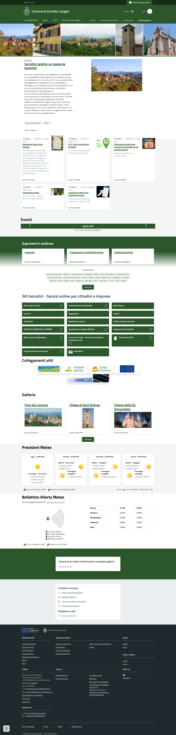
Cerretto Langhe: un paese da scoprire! (44, 66)
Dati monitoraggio (28, 726)
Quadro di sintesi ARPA (58, 544)
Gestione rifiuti (106, 277)
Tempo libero (103, 280)
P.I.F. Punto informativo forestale (78, 145)
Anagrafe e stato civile (63, 644)
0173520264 (33, 683)
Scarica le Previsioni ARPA (36, 489)
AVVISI (28, 139)
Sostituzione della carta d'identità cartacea (78, 194)
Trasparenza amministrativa (109, 20)
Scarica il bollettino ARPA (35, 544)
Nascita (66, 280)
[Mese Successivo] (146, 226)
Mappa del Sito (77, 726)
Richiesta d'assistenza (96, 695)
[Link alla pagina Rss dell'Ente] (124, 675)
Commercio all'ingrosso (108, 274)
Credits (60, 726)
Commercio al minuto (123, 274)
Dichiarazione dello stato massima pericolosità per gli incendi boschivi (126, 147)
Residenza (79, 280)
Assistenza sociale (77, 274)
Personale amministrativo (30, 657)
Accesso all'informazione (54, 274)
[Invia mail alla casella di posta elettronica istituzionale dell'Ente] (38, 688)
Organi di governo (28, 654)
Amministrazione (31, 20)
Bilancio (96, 274)
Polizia (72, 280)
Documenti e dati (28, 647)
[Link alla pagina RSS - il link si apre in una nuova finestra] (132, 11)
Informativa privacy (95, 675)
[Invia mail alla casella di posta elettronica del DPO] (36, 713)
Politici (24, 660)
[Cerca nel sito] (149, 11)
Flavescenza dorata (31, 192)
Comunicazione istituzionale (71, 277)
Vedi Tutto (88, 439)
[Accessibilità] (6, 728)
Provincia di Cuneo (62, 678)
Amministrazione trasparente (99, 685)
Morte (60, 280)
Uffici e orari (26, 698)
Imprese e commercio (63, 654)
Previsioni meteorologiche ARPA (62, 489)
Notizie (125, 644)
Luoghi (125, 661)
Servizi (55, 20)
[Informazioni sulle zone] (55, 502)
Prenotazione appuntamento (99, 692)
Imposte (92, 20)
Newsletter (126, 678)
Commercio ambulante (54, 277)
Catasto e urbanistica (63, 650)
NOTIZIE (29, 61)
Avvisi (125, 647)
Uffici (23, 663)
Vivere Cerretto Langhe (71, 20)
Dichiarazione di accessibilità (98, 682)
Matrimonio (53, 280)
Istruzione (126, 277)
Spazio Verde (88, 280)
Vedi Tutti (88, 287)
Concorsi (84, 277)
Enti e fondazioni (27, 650)
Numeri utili (26, 702)
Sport (95, 280)
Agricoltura (66, 274)
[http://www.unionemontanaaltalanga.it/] (49, 369)
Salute (118, 280)
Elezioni (91, 277)
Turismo (111, 280)
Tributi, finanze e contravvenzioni (100, 644)
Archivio (124, 280)
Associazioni (88, 274)
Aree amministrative (29, 644)
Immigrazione (117, 277)
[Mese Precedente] (30, 226)
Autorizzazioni (60, 647)
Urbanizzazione (128, 20)
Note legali (93, 678)
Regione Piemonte (29, 2)
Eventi (125, 664)
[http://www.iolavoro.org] (79, 380)
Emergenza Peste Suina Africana (33, 145)
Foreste (97, 277)
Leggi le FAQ (93, 687)
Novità (45, 20)
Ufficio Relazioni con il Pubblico (32, 695)
